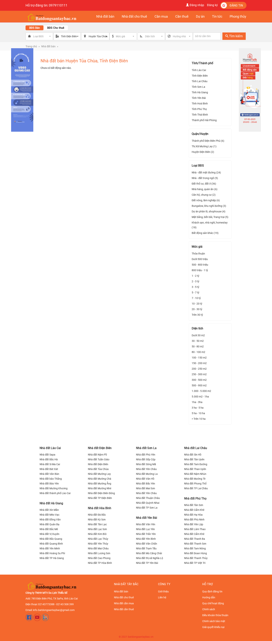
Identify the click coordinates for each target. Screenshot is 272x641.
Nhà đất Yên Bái (146, 518)
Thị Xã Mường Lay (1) (204, 146)
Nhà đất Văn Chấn (146, 543)
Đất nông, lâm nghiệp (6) (206, 200)
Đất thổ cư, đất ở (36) (204, 183)
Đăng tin (236, 5)
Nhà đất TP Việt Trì (194, 562)
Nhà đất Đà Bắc (97, 514)
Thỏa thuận (198, 253)
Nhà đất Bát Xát (49, 469)
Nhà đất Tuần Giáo (98, 459)
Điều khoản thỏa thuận (215, 615)
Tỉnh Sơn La (198, 86)
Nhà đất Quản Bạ (49, 524)
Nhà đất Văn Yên (145, 524)
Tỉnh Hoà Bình (200, 103)
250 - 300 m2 (199, 374)
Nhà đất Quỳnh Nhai (147, 502)
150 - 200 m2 (199, 363)
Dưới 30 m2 (198, 335)
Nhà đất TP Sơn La (146, 507)
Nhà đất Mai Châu (98, 548)
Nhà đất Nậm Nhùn (195, 473)
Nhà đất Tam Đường (195, 464)
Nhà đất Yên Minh (50, 548)
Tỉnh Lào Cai (199, 70)
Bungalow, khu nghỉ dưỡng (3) (209, 205)
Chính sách (208, 609)
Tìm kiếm (235, 36)
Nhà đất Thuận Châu (148, 498)
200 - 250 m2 (199, 368)
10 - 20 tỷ (197, 303)
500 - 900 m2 (199, 385)
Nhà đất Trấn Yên (146, 533)
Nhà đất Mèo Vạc (49, 514)
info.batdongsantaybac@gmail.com (54, 610)
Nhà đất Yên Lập (193, 524)
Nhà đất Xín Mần (49, 509)
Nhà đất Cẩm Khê (194, 509)
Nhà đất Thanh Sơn (195, 543)
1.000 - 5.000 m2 (201, 390)
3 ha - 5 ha (198, 407)
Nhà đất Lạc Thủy (98, 538)
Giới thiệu (163, 591)
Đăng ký (212, 5)
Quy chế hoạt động (213, 603)
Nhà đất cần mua (124, 603)
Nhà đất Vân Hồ (145, 478)
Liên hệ (162, 597)
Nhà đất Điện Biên (100, 448)
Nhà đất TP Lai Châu (196, 488)
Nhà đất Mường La (147, 473)
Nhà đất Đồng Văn (50, 519)
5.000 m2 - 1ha (200, 396)
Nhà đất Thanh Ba (194, 538)
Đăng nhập (196, 5)
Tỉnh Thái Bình (200, 114)
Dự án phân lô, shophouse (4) (208, 211)
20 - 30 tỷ (197, 309)
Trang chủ (31, 46)
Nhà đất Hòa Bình (99, 508)
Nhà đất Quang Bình (51, 543)
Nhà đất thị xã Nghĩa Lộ (149, 558)
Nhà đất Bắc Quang (51, 538)
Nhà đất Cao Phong (99, 558)
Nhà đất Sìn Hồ (192, 454)
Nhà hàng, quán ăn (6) (204, 189)
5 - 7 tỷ (195, 292)
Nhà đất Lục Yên (145, 529)
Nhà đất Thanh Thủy (196, 558)
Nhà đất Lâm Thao (195, 529)
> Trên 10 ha (199, 418)
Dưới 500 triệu (200, 259)
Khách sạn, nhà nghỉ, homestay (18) (210, 225)
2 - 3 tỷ (195, 281)
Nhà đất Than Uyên (195, 469)
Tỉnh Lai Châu (199, 81)
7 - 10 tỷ (196, 298)
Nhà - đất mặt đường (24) (206, 172)
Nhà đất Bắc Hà (49, 459)
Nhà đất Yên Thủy (98, 543)
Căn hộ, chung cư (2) (204, 194)
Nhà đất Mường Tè (194, 478)
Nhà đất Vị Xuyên (49, 533)
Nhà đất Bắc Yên (145, 483)
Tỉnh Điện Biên (200, 75)
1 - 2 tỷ (195, 275)
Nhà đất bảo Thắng (51, 478)
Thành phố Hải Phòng (204, 120)
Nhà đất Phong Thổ (195, 483)
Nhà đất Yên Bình (146, 538)
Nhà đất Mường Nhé (99, 488)
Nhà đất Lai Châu (195, 448)
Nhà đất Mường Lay (99, 473)
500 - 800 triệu (200, 264)
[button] (125, 36)
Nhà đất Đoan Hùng (195, 553)
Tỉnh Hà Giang (200, 92)
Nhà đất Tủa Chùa (98, 469)
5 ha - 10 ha (198, 413)
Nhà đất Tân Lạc (97, 524)
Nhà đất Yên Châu (146, 469)
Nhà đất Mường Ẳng (99, 483)
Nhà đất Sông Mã (146, 464)
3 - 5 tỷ (195, 286)
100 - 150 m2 (199, 357)
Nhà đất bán (48, 46)
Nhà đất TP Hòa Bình (100, 562)
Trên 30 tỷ (197, 314)
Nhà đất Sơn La (146, 448)
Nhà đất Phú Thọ (195, 498)
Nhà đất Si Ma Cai (50, 464)
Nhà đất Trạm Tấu (146, 548)
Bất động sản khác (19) (205, 232)
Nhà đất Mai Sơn (145, 488)
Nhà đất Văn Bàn (49, 473)
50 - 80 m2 (198, 346)
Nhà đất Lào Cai (50, 448)
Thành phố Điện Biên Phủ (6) (208, 140)
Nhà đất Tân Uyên (194, 459)
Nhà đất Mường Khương (54, 488)
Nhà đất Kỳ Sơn (97, 519)
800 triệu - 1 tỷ (200, 270)
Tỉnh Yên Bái (199, 97)
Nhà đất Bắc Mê (49, 529)
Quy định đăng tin (212, 591)
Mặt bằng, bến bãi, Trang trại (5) (210, 217)
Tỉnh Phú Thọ (199, 109)
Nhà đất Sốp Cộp (145, 459)
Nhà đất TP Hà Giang (52, 558)
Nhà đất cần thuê (124, 609)
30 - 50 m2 (198, 340)
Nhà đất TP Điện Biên (100, 498)
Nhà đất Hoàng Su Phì (52, 553)
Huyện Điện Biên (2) (203, 151)
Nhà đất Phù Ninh (194, 519)
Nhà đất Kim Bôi (97, 533)
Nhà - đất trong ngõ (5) (205, 178)
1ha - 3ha (197, 402)
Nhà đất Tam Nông (195, 548)
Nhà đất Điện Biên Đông (101, 493)
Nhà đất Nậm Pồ (97, 454)
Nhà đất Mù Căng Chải (149, 553)
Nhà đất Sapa (47, 454)
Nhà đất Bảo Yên (49, 483)
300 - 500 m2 (199, 379)
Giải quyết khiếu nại (213, 627)
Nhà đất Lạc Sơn (97, 529)
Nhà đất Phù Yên (145, 454)
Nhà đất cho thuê (124, 597)
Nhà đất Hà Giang (51, 503)
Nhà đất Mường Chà (99, 478)
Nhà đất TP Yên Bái (147, 562)
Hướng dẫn (208, 597)
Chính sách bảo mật (213, 621)
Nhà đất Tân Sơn (193, 505)
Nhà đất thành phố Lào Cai (55, 493)
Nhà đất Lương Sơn (99, 553)
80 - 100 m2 (198, 352)
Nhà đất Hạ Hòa (193, 514)
